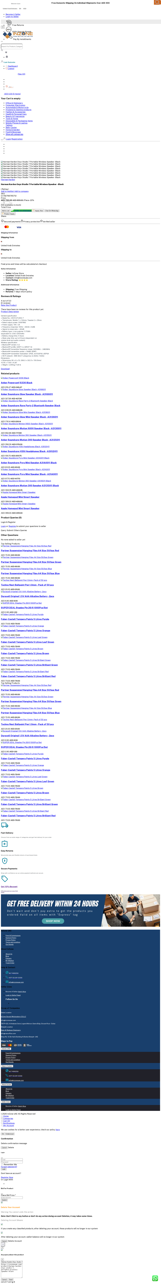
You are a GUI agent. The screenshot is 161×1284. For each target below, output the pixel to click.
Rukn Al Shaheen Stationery (11, 1030)
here (58, 1130)
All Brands (10, 82)
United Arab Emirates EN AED (14, 9)
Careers (8, 958)
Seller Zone (6, 1102)
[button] (7, 57)
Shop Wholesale (13, 89)
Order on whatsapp (23, 211)
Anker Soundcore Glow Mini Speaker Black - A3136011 (29, 417)
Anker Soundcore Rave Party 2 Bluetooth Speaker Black (30, 405)
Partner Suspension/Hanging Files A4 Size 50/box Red (30, 550)
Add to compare (21, 191)
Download (5, 369)
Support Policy (11, 938)
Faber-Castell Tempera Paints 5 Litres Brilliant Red (28, 676)
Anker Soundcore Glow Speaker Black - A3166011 (27, 394)
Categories (10, 84)
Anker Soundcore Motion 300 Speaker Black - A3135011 (30, 439)
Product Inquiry (9, 214)
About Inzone (6, 1084)
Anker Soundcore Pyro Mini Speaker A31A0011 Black (29, 462)
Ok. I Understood (8, 1134)
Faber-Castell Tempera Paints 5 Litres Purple (25, 619)
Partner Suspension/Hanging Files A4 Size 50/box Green (31, 562)
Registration (11, 62)
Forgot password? (9, 1167)
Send (10, 1279)
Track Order (10, 963)
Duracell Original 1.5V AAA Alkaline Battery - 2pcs (27, 596)
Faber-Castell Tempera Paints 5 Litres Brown (25, 653)
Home (8, 80)
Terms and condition (13, 942)
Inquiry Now (38, 211)
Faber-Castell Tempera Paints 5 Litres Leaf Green (27, 642)
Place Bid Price (8, 1195)
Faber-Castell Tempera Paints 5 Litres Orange (25, 630)
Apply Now (22, 992)
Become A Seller (13, 14)
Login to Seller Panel (13, 995)
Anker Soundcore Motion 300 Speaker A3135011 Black (30, 485)
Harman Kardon (8, 180)
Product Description (10, 312)
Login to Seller (12, 16)
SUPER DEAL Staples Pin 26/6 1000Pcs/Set (24, 607)
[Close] (2, 1193)
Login (5, 62)
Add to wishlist (7, 191)
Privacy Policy (11, 940)
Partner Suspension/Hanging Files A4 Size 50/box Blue (30, 573)
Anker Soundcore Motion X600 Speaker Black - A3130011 (31, 428)
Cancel (4, 1148)
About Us (9, 954)
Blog (7, 956)
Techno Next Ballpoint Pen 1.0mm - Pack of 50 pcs (27, 585)
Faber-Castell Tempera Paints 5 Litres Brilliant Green (29, 665)
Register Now (7, 1177)
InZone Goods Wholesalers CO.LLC (13, 1016)
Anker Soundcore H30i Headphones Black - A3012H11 (29, 451)
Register (12, 526)
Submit (4, 1200)
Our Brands (10, 944)
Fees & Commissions (13, 935)
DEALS (8, 151)
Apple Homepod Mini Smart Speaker (20, 497)
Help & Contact (7, 1066)
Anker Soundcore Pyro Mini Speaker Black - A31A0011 (29, 474)
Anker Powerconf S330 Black (16, 382)
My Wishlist (10, 961)
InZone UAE (6, 1049)
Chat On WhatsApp (51, 211)
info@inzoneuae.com (16, 982)
